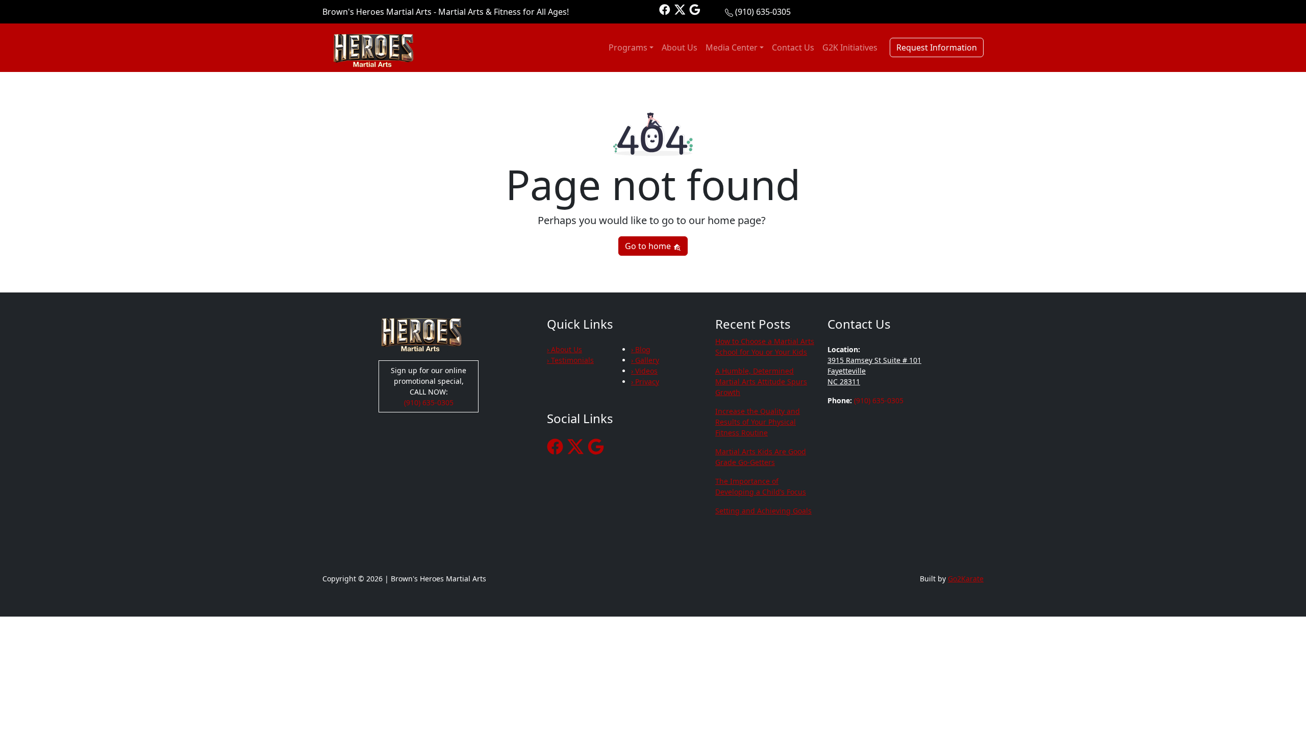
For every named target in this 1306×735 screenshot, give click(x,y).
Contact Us (793, 47)
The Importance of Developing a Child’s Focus (760, 486)
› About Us (564, 349)
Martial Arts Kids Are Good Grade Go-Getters (760, 457)
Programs (628, 47)
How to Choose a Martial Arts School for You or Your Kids (764, 346)
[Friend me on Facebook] (664, 9)
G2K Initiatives (849, 47)
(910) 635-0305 (763, 11)
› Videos (644, 371)
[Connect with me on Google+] (694, 9)
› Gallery (645, 360)
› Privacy (645, 381)
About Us (679, 47)
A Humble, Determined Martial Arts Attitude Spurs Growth (761, 381)
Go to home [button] (649, 246)
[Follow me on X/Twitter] (680, 9)
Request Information (936, 47)
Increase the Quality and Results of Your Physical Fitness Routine (757, 421)
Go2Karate (966, 578)
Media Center (732, 47)
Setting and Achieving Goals (763, 511)
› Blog (640, 349)
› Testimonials (570, 360)
